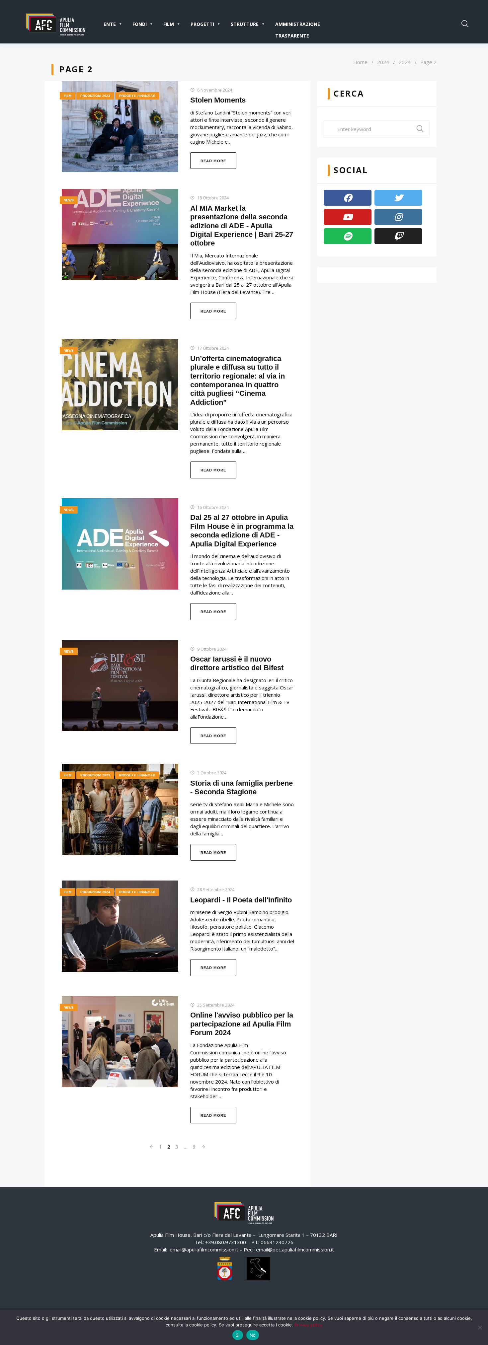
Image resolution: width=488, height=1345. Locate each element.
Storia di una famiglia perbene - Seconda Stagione (241, 787)
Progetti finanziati (137, 96)
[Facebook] (347, 198)
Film (168, 24)
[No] (479, 1327)
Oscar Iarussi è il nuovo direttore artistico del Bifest (237, 663)
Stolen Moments (218, 100)
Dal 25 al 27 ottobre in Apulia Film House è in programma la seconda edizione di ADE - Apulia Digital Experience (241, 530)
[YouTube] (347, 217)
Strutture (245, 24)
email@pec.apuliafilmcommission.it (295, 1249)
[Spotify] (347, 236)
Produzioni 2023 (95, 96)
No (253, 1335)
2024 (383, 62)
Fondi (139, 24)
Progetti (202, 24)
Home (360, 62)
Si (238, 1335)
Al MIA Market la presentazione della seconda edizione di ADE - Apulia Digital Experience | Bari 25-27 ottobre (241, 226)
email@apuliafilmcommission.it (204, 1249)
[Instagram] (398, 217)
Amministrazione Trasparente (297, 25)
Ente (110, 24)
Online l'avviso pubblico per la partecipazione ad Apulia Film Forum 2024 (241, 1024)
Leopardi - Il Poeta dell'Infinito (241, 900)
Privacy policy (308, 1324)
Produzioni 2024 (95, 892)
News (69, 200)
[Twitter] (398, 198)
